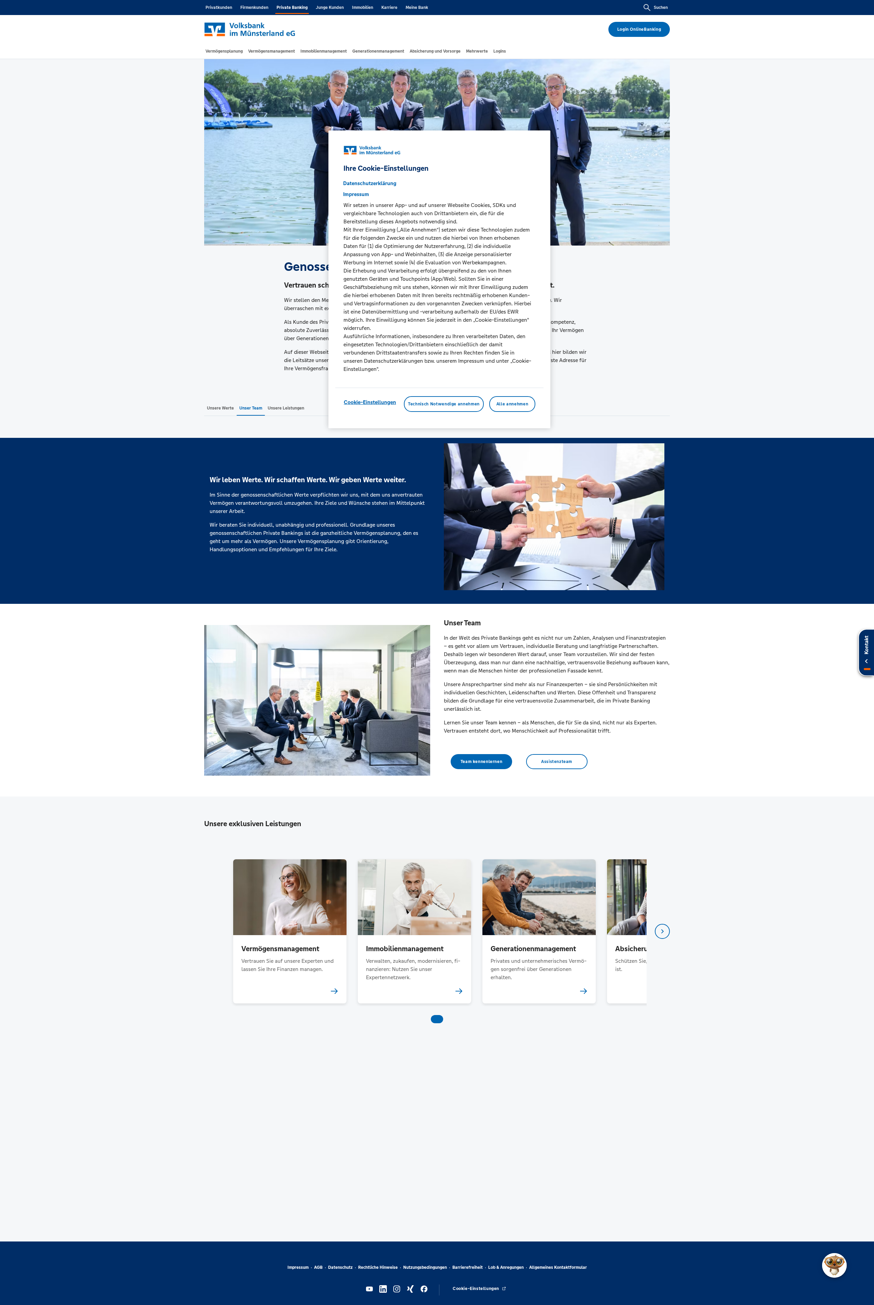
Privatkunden (219, 7)
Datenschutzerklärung (369, 183)
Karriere (389, 7)
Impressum (298, 1267)
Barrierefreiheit (467, 1267)
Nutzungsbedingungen (425, 1267)
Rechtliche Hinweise (378, 1267)
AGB (318, 1267)
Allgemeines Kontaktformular (558, 1267)
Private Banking (292, 7)
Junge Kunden (330, 7)
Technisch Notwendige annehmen (444, 404)
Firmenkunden (254, 7)
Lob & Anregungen (506, 1267)
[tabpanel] (289, 931)
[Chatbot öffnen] (834, 1265)
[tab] (224, 51)
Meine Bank (417, 7)
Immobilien (362, 7)
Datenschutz (340, 1267)
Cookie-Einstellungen (370, 402)
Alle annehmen (512, 404)
